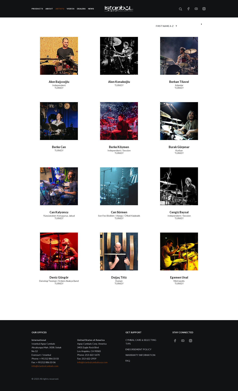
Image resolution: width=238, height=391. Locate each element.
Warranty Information (140, 355)
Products (37, 8)
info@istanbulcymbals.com (45, 366)
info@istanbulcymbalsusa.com (92, 362)
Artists (60, 8)
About (49, 8)
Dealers (81, 8)
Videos (70, 8)
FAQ (127, 360)
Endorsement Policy (138, 349)
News (91, 8)
